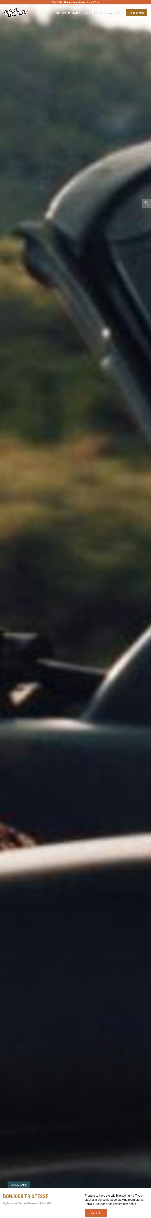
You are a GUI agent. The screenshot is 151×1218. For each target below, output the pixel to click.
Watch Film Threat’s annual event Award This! (75, 2)
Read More (96, 1213)
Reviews (61, 12)
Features (89, 12)
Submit (118, 12)
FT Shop (137, 12)
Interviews (75, 12)
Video (108, 12)
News (100, 12)
